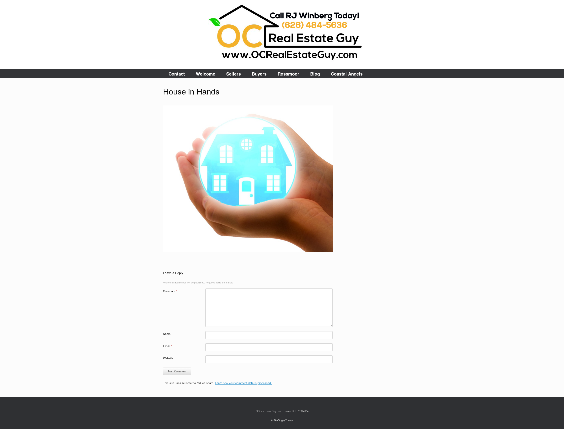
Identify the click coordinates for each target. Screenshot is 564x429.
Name (168, 334)
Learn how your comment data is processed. (243, 383)
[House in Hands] (248, 250)
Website (168, 358)
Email (167, 346)
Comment (170, 291)
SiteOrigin (279, 420)
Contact (177, 73)
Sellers (233, 73)
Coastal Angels (347, 73)
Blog (315, 73)
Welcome (205, 73)
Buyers (259, 73)
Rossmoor (288, 73)
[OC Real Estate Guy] (282, 34)
